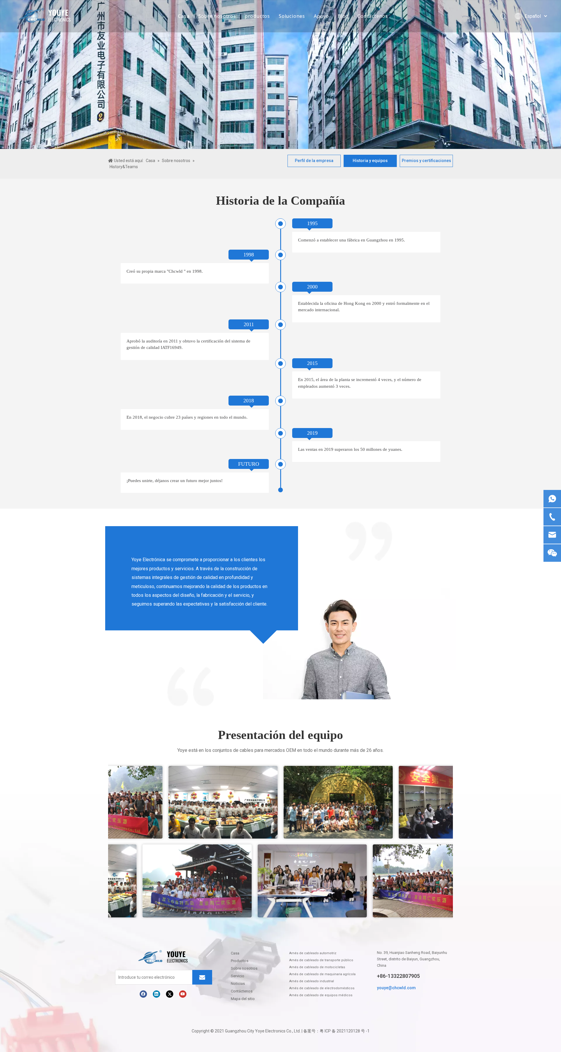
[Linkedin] (156, 994)
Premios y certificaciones (426, 160)
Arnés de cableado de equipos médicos (320, 995)
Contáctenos (372, 16)
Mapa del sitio (243, 999)
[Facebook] (143, 994)
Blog (343, 16)
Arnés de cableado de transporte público (321, 960)
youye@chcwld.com (396, 987)
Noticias (238, 983)
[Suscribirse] (202, 977)
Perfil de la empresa (314, 160)
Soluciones (292, 16)
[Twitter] (169, 994)
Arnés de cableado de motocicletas (317, 967)
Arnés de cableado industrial (311, 981)
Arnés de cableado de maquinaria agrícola (322, 974)
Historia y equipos (370, 160)
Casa (183, 16)
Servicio (237, 976)
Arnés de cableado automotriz (312, 953)
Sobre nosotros (217, 16)
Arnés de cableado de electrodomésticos (321, 988)
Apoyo (321, 16)
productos (257, 16)
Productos (239, 961)
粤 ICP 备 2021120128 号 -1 (345, 1031)
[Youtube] (182, 994)
